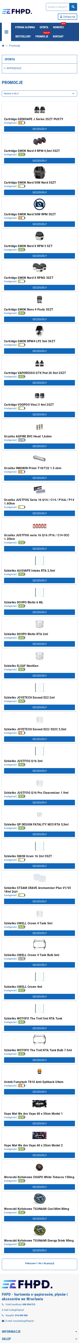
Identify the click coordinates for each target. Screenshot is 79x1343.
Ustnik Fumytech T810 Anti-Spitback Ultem (34, 1082)
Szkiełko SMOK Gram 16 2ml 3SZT (28, 856)
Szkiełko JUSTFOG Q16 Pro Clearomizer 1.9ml (36, 792)
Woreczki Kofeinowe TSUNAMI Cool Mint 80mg (36, 1209)
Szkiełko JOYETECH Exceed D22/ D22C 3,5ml (35, 729)
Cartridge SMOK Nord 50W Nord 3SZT (30, 182)
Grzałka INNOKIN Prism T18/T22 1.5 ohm (32, 468)
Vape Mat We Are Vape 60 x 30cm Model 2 (33, 1145)
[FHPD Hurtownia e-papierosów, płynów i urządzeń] (17, 11)
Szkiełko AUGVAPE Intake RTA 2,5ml (29, 570)
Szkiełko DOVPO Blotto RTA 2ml (26, 634)
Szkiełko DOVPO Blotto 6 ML (23, 602)
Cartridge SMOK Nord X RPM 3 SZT (28, 246)
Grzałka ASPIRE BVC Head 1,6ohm (28, 436)
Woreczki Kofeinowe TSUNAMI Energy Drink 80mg (39, 1240)
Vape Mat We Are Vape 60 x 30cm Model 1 (33, 1113)
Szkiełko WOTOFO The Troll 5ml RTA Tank (33, 1018)
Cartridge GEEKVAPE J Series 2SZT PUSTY (33, 119)
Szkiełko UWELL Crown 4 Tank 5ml (28, 923)
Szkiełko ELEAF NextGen (21, 666)
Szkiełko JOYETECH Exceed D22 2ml (29, 697)
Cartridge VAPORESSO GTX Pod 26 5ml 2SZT (35, 373)
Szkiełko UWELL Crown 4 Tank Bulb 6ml (31, 955)
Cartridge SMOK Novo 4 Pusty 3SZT (28, 309)
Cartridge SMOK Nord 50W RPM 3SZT (30, 214)
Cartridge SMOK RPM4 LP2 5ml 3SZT (29, 341)
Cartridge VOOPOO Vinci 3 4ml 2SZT (29, 404)
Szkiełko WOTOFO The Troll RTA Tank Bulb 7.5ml (38, 1050)
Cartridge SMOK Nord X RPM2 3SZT (28, 277)
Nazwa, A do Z (11, 93)
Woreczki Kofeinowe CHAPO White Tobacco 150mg (39, 1177)
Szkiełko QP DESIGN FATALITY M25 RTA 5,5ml (36, 824)
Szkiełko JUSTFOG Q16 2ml (23, 761)
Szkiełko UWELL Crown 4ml (23, 986)
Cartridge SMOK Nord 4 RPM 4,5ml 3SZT (32, 151)
